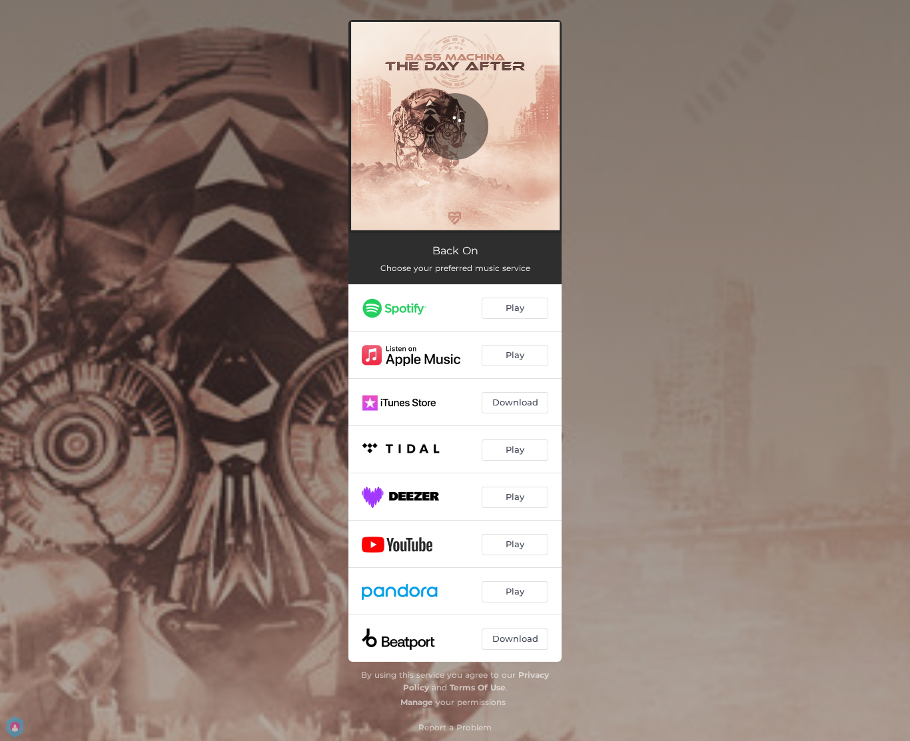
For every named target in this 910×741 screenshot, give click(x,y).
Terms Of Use (478, 687)
